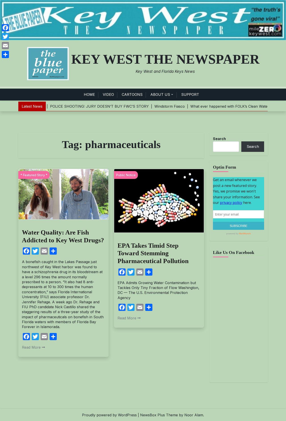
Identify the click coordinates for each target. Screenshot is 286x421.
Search (219, 138)
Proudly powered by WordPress (109, 415)
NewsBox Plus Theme (159, 415)
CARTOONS (132, 94)
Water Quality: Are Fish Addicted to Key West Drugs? (63, 236)
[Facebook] (5, 27)
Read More (31, 347)
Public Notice (126, 175)
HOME (89, 94)
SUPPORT (190, 94)
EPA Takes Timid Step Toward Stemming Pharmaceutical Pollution (153, 253)
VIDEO (108, 94)
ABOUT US (160, 94)
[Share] (5, 54)
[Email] (5, 45)
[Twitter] (5, 36)
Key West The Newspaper (165, 59)
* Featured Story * (34, 175)
